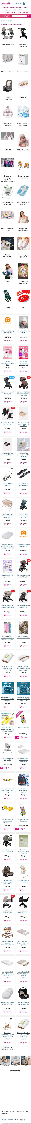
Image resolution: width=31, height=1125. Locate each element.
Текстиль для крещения (23, 256)
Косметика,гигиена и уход (8, 229)
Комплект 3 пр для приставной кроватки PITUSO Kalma (7, 515)
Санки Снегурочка (23, 727)
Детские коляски (8, 45)
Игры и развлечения (7, 256)
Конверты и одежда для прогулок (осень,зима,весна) (8, 179)
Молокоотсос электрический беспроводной (23, 363)
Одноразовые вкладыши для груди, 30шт (7, 363)
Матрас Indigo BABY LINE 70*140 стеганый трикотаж (23, 943)
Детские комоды (23, 71)
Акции (23, 307)
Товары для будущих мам (23, 229)
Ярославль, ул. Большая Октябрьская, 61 (15, 7)
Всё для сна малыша (7, 124)
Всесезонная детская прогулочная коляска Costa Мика (23, 393)
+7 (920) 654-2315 (19, 12)
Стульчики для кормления (23, 177)
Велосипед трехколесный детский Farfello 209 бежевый (7, 1034)
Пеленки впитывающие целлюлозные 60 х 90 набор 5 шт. (7, 699)
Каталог (6, 16)
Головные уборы (23, 150)
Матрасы (23, 97)
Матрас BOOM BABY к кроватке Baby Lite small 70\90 (23, 1034)
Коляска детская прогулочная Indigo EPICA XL (23, 515)
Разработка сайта (8, 1120)
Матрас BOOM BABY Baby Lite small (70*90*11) (7, 668)
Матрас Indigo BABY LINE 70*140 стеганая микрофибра (8, 973)
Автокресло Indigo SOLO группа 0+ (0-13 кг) (23, 1004)
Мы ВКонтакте (18, 3)
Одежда (8, 150)
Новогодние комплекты (23, 282)
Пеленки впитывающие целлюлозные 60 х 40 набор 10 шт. (23, 699)
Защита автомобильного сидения (23, 790)
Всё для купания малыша (23, 203)
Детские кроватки (7, 71)
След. (8, 1047)
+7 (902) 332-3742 (8, 12)
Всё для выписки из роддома (23, 124)
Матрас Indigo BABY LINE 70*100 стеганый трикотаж (23, 973)
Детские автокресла (8, 98)
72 (10, 1049)
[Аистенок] (5, 3)
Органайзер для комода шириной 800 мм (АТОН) (23, 454)
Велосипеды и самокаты (23, 45)
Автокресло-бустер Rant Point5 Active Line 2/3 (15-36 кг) (23, 424)
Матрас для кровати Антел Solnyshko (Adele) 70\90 (23, 760)
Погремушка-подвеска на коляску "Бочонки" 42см (7, 790)
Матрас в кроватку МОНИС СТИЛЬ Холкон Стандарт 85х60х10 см (7, 546)
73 (12, 1049)
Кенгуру (8, 281)
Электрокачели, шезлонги (7, 203)
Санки (8, 307)
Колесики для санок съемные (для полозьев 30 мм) (7, 821)
